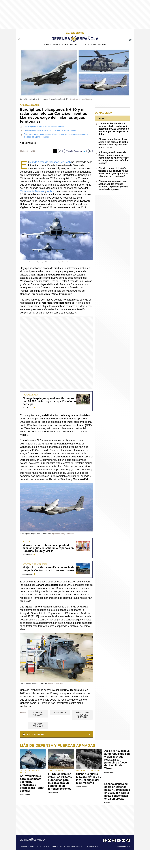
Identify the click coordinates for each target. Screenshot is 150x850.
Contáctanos (41, 847)
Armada (56, 44)
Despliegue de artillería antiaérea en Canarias (44, 126)
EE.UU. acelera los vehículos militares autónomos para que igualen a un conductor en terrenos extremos (60, 781)
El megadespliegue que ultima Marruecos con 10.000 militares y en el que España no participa (49, 401)
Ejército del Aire (69, 44)
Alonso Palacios (28, 143)
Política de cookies (90, 847)
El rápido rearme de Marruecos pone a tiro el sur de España (50, 130)
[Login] (130, 40)
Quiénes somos (27, 847)
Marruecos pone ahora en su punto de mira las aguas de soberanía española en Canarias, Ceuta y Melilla (48, 548)
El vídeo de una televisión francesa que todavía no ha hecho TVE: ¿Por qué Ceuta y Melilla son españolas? (113, 172)
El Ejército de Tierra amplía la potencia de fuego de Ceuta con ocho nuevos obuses (48, 569)
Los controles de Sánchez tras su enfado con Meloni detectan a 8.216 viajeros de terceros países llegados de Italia (113, 128)
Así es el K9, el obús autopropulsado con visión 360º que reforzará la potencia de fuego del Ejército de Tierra (117, 759)
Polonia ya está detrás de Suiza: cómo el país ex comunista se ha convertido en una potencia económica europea (113, 157)
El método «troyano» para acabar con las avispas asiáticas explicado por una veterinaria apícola (113, 185)
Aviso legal (53, 847)
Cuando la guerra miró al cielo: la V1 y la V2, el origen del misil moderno (88, 778)
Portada (47, 44)
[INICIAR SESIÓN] (130, 40)
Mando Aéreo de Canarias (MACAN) (50, 162)
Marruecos (60, 713)
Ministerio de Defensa (32, 191)
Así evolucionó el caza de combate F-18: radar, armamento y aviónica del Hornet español (32, 783)
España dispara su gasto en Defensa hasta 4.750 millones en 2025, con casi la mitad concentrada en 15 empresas (117, 791)
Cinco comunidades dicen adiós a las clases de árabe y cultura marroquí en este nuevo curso (113, 143)
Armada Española (38, 725)
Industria (102, 44)
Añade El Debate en (74, 151)
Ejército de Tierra (88, 44)
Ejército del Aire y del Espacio (82, 715)
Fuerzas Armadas (38, 714)
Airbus (50, 191)
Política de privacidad (70, 847)
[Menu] (18, 35)
